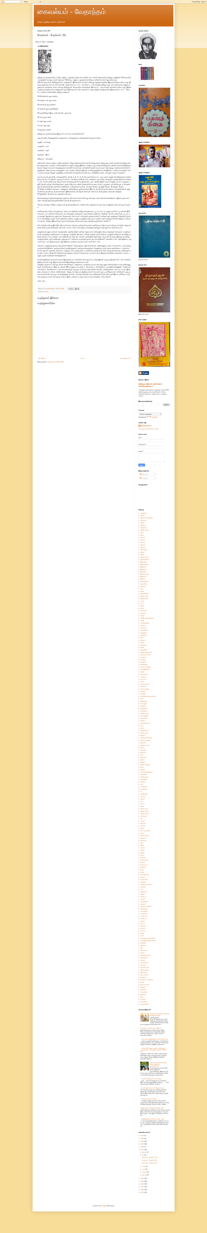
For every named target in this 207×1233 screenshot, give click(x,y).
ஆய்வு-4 (142, 547)
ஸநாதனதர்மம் (144, 1004)
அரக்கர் (142, 523)
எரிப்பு (141, 589)
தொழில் (142, 769)
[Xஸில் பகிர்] (74, 289)
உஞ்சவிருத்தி (144, 581)
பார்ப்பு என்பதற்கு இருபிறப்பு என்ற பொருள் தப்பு (154, 1039)
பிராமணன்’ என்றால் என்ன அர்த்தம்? (151, 1028)
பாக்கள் (142, 821)
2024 (142, 1141)
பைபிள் (142, 872)
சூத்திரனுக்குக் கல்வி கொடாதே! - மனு (152, 1119)
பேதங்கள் (143, 867)
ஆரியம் (142, 552)
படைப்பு (142, 804)
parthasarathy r (146, 426)
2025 (142, 1138)
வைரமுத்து (143, 992)
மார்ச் (144, 1169)
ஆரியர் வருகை (144, 557)
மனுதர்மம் (143, 904)
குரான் (142, 647)
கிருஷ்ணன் (143, 635)
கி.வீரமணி (143, 628)
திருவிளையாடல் (145, 745)
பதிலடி (142, 806)
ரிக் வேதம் (143, 943)
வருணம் (142, 960)
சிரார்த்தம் (143, 694)
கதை (141, 603)
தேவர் (142, 767)
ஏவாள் (142, 591)
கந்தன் (142, 606)
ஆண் (142, 535)
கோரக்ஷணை (144, 664)
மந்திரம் (142, 894)
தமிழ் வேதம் (143, 711)
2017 (142, 1187)
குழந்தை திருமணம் (146, 652)
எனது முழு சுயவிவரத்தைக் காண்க (148, 429)
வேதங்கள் (143, 977)
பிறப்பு (142, 843)
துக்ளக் (142, 760)
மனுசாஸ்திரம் (144, 901)
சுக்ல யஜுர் (143, 703)
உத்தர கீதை (143, 584)
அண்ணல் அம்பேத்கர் (146, 518)
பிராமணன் (143, 840)
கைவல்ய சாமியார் (145, 655)
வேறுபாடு (143, 987)
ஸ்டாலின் (143, 999)
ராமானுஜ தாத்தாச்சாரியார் (147, 938)
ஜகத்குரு (143, 994)
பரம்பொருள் (143, 816)
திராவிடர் (142, 735)
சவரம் (142, 682)
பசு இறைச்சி (143, 794)
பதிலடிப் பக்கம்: (144, 813)
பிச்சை (142, 828)
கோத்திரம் (143, 662)
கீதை (141, 637)
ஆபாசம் (142, 537)
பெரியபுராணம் (144, 860)
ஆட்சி (142, 532)
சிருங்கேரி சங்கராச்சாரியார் (148, 696)
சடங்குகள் (143, 677)
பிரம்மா (142, 833)
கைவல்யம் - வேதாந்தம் (71, 12)
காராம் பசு (143, 625)
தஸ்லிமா (142, 721)
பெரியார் (142, 862)
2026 (142, 1135)
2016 (142, 1189)
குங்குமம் (143, 640)
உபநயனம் (143, 586)
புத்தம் (142, 845)
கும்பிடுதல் (143, 645)
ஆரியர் (142, 554)
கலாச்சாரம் (143, 611)
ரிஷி (141, 948)
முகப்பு (83, 358)
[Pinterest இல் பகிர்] (78, 289)
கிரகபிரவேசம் (144, 630)
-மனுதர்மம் (143, 513)
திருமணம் (143, 743)
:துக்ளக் (142, 515)
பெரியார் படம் (144, 865)
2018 (142, 1184)
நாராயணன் (143, 779)
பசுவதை (142, 796)
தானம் (142, 728)
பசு (141, 791)
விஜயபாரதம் (143, 972)
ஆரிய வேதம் (144, 549)
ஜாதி (141, 997)
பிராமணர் (143, 838)
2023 (142, 1144)
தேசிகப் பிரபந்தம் (145, 765)
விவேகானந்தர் (144, 970)
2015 (142, 1192)
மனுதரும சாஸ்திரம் (146, 906)
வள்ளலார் (143, 965)
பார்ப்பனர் (143, 823)
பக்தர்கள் (143, 782)
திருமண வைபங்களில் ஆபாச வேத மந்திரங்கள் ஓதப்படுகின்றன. (158, 1064)
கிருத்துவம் (143, 633)
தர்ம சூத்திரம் (144, 716)
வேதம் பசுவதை (144, 984)
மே (143, 1155)
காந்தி (142, 620)
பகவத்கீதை (143, 789)
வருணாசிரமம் (144, 962)
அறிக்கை (143, 525)
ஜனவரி (144, 1175)
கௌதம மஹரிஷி (145, 667)
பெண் (142, 855)
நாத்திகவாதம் (144, 777)
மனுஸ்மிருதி (144, 909)
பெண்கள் (143, 857)
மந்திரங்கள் (143, 892)
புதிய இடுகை (42, 358)
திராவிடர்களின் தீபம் (146, 738)
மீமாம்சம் (143, 928)
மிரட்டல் (142, 923)
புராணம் (142, 848)
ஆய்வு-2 (142, 542)
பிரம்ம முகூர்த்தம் (145, 830)
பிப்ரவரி (144, 1172)
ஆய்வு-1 (142, 540)
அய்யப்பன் (143, 520)
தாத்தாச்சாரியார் (145, 723)
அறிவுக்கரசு (143, 528)
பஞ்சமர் (142, 799)
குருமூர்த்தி (143, 650)
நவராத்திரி (143, 774)
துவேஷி (142, 762)
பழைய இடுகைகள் (125, 358)
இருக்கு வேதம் (144, 574)
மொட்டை (143, 931)
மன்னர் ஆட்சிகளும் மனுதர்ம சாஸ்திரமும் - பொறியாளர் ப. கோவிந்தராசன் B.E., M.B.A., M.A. (153, 1050)
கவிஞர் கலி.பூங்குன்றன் (147, 618)
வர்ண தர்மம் (144, 950)
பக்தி (141, 784)
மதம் (141, 889)
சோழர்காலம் (143, 708)
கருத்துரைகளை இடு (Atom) (55, 362)
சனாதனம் (143, 686)
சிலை (142, 699)
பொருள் (142, 877)
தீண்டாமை (143, 757)
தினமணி (143, 750)
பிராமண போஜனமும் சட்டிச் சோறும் (152, 1079)
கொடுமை (143, 659)
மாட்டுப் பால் (143, 916)
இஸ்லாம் (142, 579)
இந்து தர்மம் (143, 562)
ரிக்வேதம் (143, 945)
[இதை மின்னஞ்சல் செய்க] (69, 289)
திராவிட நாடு (144, 733)
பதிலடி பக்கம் (144, 809)
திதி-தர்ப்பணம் (144, 730)
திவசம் (142, 747)
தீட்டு (141, 755)
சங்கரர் (142, 672)
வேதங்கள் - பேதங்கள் (146, 980)
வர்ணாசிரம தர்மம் (145, 955)
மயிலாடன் (143, 896)
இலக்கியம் (143, 576)
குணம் (142, 642)
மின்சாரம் (143, 926)
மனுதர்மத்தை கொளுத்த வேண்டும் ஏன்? (152, 1108)
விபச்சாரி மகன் (144, 967)
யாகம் (142, 936)
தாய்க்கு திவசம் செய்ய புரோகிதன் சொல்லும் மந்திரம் (160, 1014)
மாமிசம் (142, 921)
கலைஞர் (142, 613)
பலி (141, 818)
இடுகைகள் (144, 474)
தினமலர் (142, 752)
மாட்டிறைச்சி (143, 911)
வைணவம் (143, 989)
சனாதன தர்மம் (144, 684)
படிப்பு (141, 801)
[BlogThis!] (71, 289)
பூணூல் (142, 853)
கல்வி (142, 608)
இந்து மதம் (143, 567)
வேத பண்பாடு (144, 975)
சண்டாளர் (143, 679)
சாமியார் (142, 691)
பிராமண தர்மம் (144, 835)
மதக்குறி (142, 887)
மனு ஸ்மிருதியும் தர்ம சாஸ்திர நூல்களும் (152, 1088)
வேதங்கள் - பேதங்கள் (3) (149, 1163)
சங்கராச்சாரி (143, 674)
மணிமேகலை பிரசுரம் (146, 884)
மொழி (142, 933)
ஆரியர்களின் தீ (144, 559)
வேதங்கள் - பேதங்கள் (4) (149, 1160)
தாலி (141, 725)
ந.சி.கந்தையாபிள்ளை (146, 772)
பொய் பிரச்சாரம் (144, 874)
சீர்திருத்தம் (143, 701)
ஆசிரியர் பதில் (144, 530)
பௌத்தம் (143, 882)
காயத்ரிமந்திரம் (144, 623)
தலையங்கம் (143, 718)
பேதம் (142, 870)
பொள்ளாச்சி (143, 879)
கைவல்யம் (143, 657)
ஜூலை (144, 1152)
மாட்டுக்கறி (143, 914)
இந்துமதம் (143, 569)
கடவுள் (142, 601)
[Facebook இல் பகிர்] (76, 289)
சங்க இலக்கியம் (145, 669)
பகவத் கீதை (143, 786)
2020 (142, 1178)
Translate (154, 417)
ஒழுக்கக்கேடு (144, 593)
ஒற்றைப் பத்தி (144, 596)
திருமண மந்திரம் (145, 740)
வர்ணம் (142, 953)
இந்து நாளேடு (144, 564)
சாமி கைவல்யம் (144, 689)
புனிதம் (142, 850)
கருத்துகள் (144, 478)
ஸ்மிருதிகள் (143, 1002)
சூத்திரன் (143, 706)
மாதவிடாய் (143, 918)
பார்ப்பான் (143, 826)
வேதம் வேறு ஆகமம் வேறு (149, 1099)
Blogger (104, 1206)
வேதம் (46, 291)
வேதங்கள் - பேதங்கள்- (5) (149, 1157)
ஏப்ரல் (144, 1166)
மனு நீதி (142, 899)
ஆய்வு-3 (142, 545)
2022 (142, 1147)
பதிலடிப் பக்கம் (144, 811)
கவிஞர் (142, 615)
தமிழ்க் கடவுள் (144, 713)
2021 (142, 1149)
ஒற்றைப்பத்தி (144, 598)
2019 (142, 1181)
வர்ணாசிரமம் (144, 958)
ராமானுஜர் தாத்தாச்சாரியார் (148, 940)
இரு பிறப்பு (143, 572)
